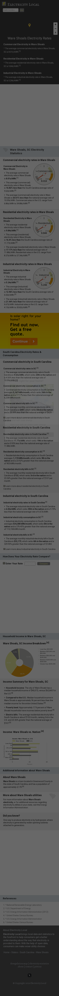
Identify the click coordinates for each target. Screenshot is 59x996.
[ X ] (54, 375)
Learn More (31, 434)
